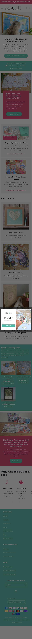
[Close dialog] (30, 310)
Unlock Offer (8, 325)
